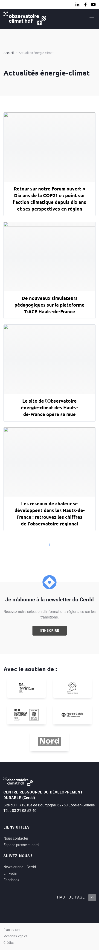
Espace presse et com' (21, 845)
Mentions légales (15, 936)
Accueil (8, 53)
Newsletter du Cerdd (19, 867)
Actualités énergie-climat (36, 53)
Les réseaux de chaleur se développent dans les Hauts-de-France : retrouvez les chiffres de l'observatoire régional (50, 514)
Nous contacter (15, 838)
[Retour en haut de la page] (92, 897)
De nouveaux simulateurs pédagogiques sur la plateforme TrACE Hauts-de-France (49, 304)
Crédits (8, 943)
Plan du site (11, 930)
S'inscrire (49, 630)
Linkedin (10, 873)
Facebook (11, 880)
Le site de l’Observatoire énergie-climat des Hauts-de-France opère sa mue (49, 407)
